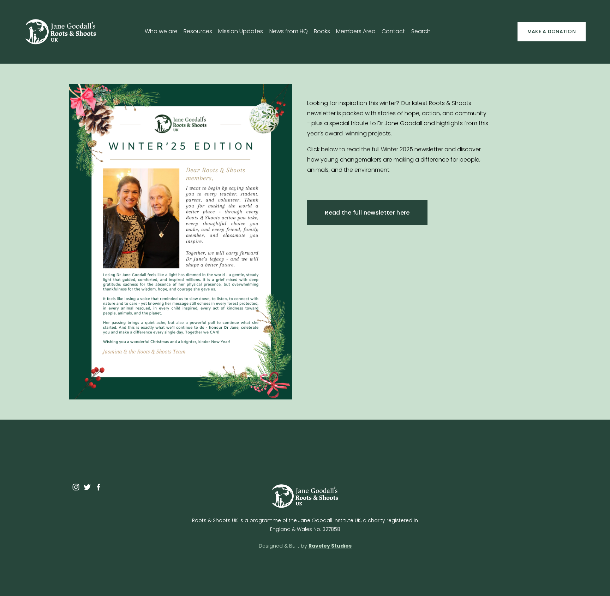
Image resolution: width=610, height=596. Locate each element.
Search (421, 31)
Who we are (161, 31)
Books (322, 31)
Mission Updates (240, 31)
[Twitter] (87, 487)
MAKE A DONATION (551, 31)
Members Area (356, 31)
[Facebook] (98, 487)
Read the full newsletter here (367, 213)
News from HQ (288, 31)
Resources (198, 31)
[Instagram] (75, 487)
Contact (393, 31)
